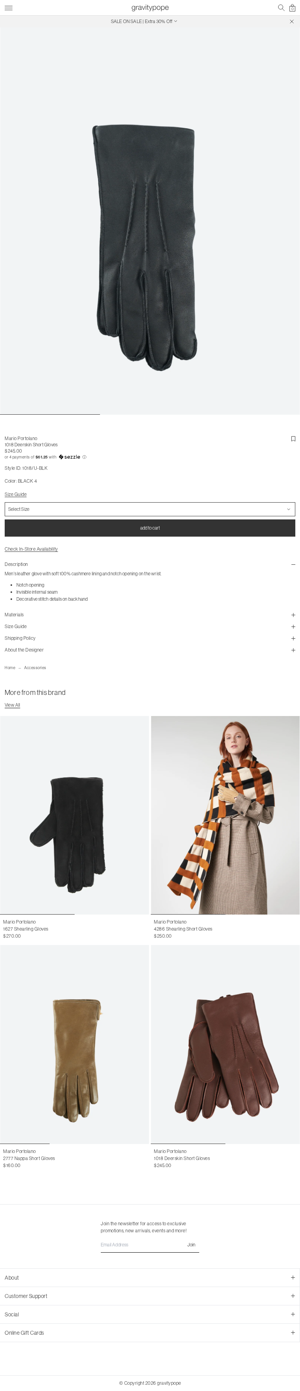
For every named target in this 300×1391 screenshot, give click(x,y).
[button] (150, 457)
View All (12, 705)
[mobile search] (281, 8)
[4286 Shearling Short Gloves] (225, 815)
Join (191, 1245)
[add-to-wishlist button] (293, 439)
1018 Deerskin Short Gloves (182, 1158)
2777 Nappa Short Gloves (29, 1158)
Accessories (35, 667)
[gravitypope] (150, 8)
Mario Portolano (21, 438)
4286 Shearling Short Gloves (183, 929)
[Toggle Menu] (8, 7)
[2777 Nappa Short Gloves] (74, 1044)
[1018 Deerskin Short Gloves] (225, 1044)
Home (10, 667)
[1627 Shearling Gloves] (74, 815)
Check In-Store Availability (31, 549)
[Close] (291, 21)
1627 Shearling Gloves (25, 929)
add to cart (150, 528)
